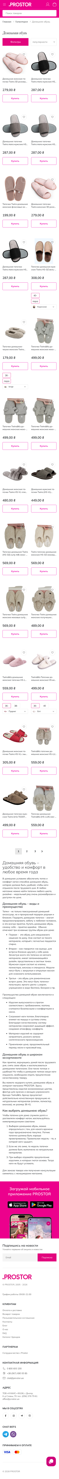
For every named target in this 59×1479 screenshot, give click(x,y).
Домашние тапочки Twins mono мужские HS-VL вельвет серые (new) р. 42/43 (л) (15, 143)
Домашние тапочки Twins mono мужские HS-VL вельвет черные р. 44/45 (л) (15, 268)
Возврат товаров (11, 1314)
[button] (24, 54)
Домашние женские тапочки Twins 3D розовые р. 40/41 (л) (15, 80)
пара (35, 301)
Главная (7, 21)
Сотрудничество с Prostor (15, 1353)
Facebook (6, 1416)
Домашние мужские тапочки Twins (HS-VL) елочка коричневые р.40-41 (43, 490)
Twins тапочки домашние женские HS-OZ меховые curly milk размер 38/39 (43, 553)
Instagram (14, 1416)
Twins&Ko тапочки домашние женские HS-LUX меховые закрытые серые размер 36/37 (43, 753)
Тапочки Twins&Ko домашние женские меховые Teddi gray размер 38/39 (14, 428)
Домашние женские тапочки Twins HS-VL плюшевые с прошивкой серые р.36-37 (15, 490)
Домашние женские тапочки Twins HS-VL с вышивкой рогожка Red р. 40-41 (15, 753)
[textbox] (43, 307)
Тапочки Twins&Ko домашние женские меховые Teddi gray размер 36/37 (43, 348)
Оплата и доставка (12, 1310)
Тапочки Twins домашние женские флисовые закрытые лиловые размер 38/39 (15, 205)
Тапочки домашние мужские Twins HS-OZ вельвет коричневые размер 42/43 (43, 268)
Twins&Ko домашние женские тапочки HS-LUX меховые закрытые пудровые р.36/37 (15, 678)
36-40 (6, 376)
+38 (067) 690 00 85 (17, 1373)
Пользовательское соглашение (18, 1318)
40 (44, 705)
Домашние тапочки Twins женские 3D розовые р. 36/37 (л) (43, 205)
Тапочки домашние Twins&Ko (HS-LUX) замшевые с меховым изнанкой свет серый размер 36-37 (43, 815)
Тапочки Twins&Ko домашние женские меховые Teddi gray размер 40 (43, 428)
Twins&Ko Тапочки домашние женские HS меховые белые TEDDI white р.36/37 (43, 678)
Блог (5, 1325)
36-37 (6, 706)
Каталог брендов (11, 1337)
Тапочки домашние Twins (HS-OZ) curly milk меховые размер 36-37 (15, 553)
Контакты (7, 1321)
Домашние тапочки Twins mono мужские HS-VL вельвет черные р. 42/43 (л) (43, 80)
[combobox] (44, 306)
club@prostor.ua (15, 1378)
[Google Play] (41, 1204)
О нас (5, 1329)
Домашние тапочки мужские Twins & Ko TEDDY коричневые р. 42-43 (15, 815)
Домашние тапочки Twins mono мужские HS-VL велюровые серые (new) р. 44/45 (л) (43, 143)
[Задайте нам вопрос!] (51, 1463)
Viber (30, 1416)
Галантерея (21, 21)
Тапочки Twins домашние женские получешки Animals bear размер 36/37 (43, 616)
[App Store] (17, 1204)
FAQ (5, 1333)
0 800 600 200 (14, 1368)
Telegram (22, 1416)
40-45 (35, 296)
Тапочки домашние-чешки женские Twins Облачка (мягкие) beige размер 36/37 (14, 348)
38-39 (16, 706)
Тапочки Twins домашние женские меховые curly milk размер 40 (15, 616)
